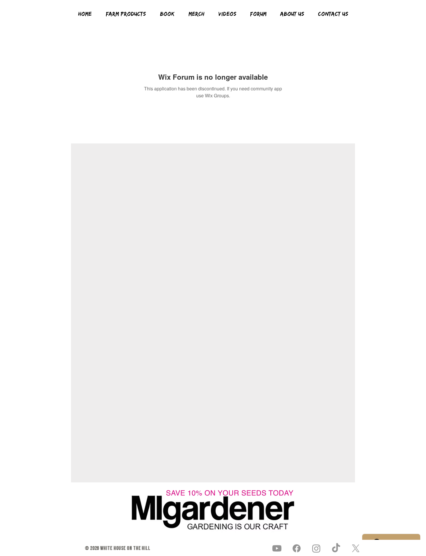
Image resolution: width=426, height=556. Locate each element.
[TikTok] (336, 548)
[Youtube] (277, 548)
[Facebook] (296, 548)
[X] (355, 548)
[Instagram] (316, 548)
